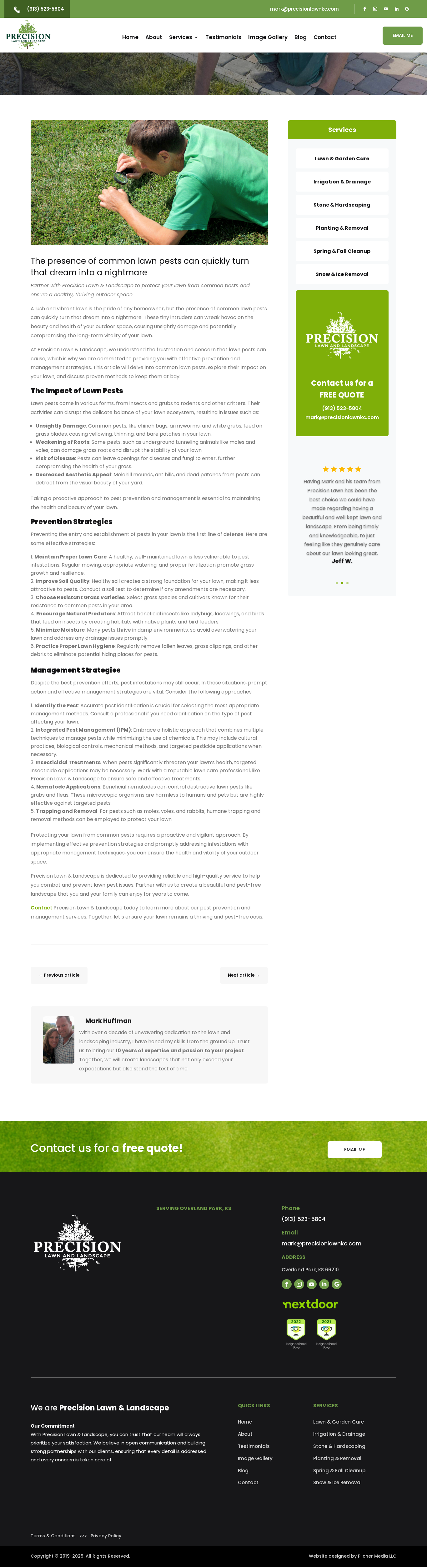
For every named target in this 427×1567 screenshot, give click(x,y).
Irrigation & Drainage (339, 1434)
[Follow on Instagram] (375, 9)
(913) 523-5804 (45, 9)
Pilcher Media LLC (377, 1556)
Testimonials (223, 37)
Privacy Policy (106, 1536)
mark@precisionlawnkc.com (304, 9)
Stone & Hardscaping (339, 1446)
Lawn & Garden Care (338, 1422)
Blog (300, 37)
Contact (325, 37)
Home (130, 37)
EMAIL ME (403, 35)
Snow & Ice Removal (337, 1482)
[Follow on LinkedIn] (396, 9)
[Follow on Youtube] (386, 9)
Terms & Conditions (53, 1536)
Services (180, 37)
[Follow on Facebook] (364, 9)
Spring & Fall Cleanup (339, 1470)
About (153, 37)
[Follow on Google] (407, 9)
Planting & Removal (337, 1458)
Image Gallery (268, 37)
